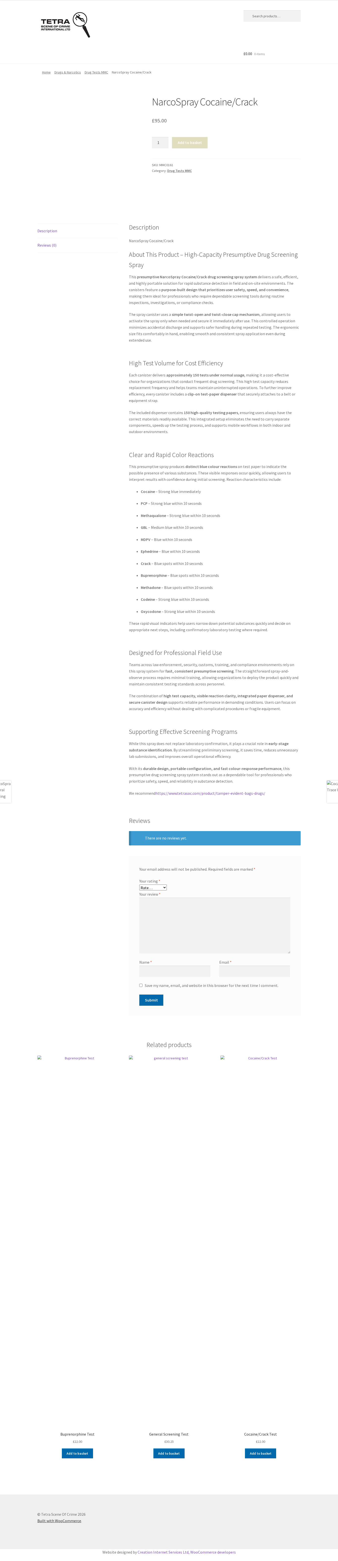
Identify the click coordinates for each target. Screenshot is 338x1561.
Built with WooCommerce (59, 1520)
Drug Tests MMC (96, 72)
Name (145, 962)
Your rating (149, 881)
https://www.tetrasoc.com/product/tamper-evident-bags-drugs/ (210, 793)
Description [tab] (47, 230)
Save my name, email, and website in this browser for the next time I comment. (211, 985)
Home (46, 72)
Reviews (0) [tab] (46, 245)
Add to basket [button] (77, 1453)
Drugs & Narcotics (67, 72)
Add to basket (190, 142)
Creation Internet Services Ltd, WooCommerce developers (187, 1552)
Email (225, 962)
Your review (150, 894)
